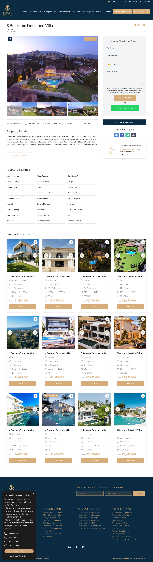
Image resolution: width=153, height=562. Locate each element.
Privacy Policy (136, 92)
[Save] (10, 39)
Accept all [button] (19, 551)
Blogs (89, 12)
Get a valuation (141, 12)
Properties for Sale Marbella (88, 520)
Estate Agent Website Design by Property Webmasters (128, 558)
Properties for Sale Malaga (87, 518)
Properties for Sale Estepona (88, 515)
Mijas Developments (51, 536)
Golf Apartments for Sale (121, 531)
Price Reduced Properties (122, 512)
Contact (108, 12)
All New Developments (52, 515)
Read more (8, 528)
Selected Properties (29, 12)
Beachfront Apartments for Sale (124, 539)
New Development (46, 12)
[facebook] (76, 547)
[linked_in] (69, 547)
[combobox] (109, 64)
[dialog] (19, 525)
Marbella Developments (52, 534)
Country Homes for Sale (121, 526)
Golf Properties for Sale (121, 534)
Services (79, 12)
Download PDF (19, 156)
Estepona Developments (52, 528)
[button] (19, 556)
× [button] (33, 494)
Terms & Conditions (123, 92)
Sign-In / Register (122, 12)
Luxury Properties (64, 12)
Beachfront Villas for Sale (121, 536)
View (21, 307)
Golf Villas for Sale (118, 528)
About (98, 12)
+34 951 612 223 (126, 154)
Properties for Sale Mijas (86, 523)
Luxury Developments (51, 518)
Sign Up (139, 493)
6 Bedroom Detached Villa (57, 353)
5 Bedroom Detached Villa (21, 276)
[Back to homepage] (7, 11)
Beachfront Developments (53, 520)
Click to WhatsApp (125, 108)
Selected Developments (52, 512)
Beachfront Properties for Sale (123, 542)
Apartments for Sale (119, 523)
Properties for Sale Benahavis (88, 512)
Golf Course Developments (53, 523)
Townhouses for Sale (119, 518)
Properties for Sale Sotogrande (89, 526)
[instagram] (83, 547)
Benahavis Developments (53, 526)
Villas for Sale (117, 520)
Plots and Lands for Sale (121, 515)
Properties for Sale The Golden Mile (91, 528)
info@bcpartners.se (127, 152)
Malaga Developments (51, 531)
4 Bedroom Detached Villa (129, 276)
